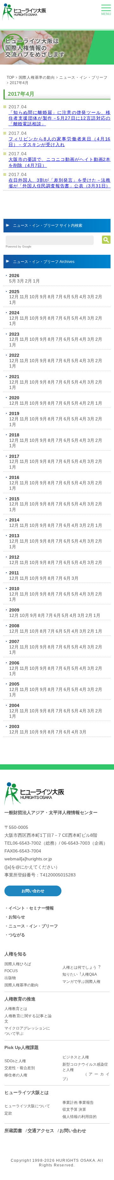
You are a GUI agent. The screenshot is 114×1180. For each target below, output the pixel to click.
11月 (24, 296)
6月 (67, 296)
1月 (36, 280)
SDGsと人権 (15, 1061)
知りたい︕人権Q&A (79, 974)
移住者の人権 (15, 1075)
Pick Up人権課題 (21, 1047)
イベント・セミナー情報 (31, 908)
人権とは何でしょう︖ (81, 967)
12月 (14, 296)
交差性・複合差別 (19, 1068)
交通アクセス (41, 1130)
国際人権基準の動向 (37, 77)
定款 (8, 1113)
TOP (10, 77)
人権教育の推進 (19, 998)
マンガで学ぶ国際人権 (81, 981)
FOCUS (11, 971)
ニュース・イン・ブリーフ (83, 77)
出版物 (10, 978)
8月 (51, 296)
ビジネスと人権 (75, 1057)
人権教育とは (15, 1008)
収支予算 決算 (74, 1109)
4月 (82, 296)
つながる (17, 934)
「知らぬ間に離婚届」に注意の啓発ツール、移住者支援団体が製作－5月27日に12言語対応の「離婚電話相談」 (60, 118)
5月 (12, 280)
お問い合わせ (33, 891)
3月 (20, 280)
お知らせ (17, 917)
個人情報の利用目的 (79, 1116)
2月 (28, 280)
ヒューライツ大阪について (27, 1106)
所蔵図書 (13, 1130)
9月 (43, 296)
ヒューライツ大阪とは (26, 1092)
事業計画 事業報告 (78, 1102)
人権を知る (15, 953)
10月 (34, 296)
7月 (59, 296)
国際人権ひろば (17, 964)
